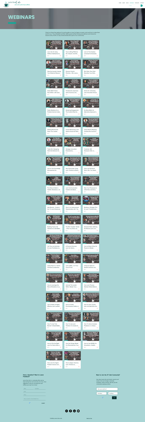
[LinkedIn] (74, 411)
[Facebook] (70, 411)
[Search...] (142, 6)
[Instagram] (66, 411)
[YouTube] (78, 411)
